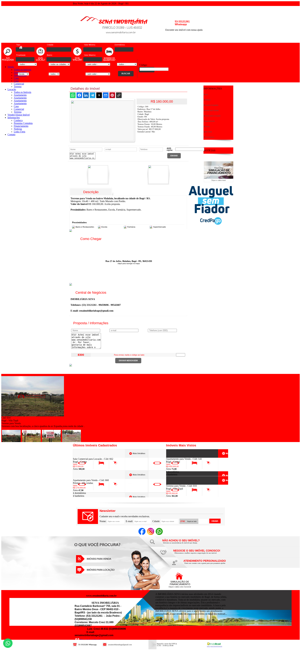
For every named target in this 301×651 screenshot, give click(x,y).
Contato (11, 134)
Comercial (19, 83)
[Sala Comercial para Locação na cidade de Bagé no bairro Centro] (84, 456)
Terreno (17, 86)
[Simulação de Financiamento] (218, 181)
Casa (16, 78)
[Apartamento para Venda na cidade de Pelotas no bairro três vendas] (84, 478)
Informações (14, 117)
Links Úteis (19, 131)
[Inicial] (118, 42)
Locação (12, 89)
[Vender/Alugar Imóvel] (196, 553)
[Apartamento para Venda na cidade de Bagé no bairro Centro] (177, 456)
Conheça (18, 120)
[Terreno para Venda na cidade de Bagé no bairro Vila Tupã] (32, 415)
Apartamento (20, 95)
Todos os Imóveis (22, 69)
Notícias (18, 129)
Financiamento (21, 126)
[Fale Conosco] (185, 543)
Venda (11, 66)
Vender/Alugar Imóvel (19, 114)
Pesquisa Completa (23, 123)
